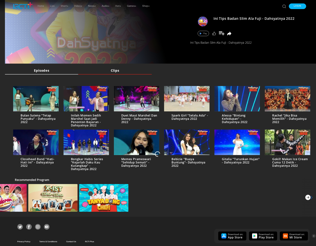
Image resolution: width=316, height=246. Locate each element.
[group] (232, 235)
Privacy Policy (23, 241)
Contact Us (71, 241)
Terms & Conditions (48, 241)
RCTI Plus (89, 241)
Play (205, 33)
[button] (297, 6)
